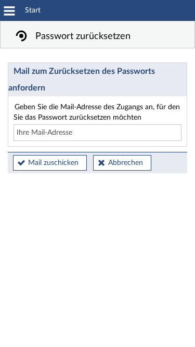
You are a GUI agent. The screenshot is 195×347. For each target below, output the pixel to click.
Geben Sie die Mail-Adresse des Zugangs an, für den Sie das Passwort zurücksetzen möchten (97, 112)
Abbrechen (125, 162)
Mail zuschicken (53, 162)
